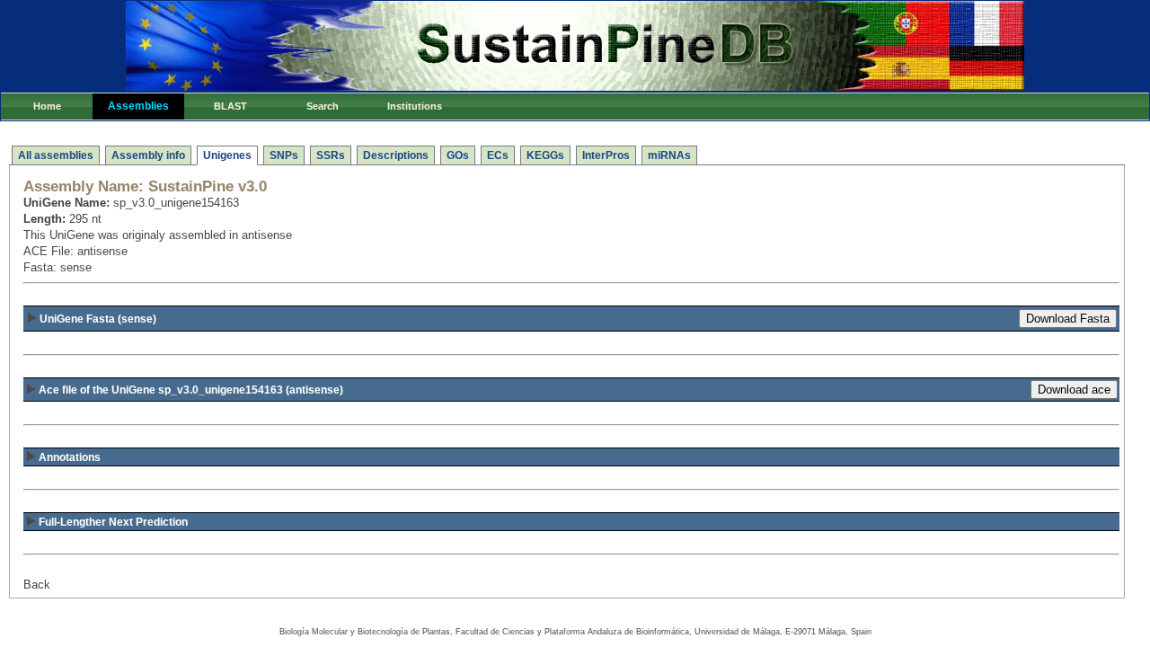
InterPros (606, 155)
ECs (498, 155)
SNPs (284, 155)
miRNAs (669, 155)
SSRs (330, 155)
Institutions (414, 106)
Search (322, 106)
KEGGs (545, 155)
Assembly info (148, 155)
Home (47, 106)
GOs (458, 155)
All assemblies (55, 155)
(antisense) (191, 390)
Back (36, 584)
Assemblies (138, 106)
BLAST (230, 106)
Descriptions (396, 155)
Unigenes (227, 155)
